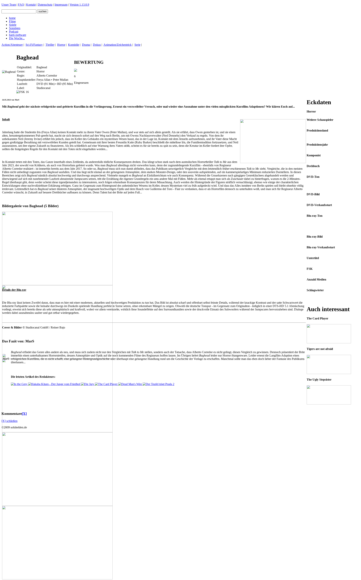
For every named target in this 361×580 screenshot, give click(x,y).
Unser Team (9, 4)
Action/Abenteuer (12, 44)
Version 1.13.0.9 (79, 4)
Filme (12, 21)
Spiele (12, 24)
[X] (24, 414)
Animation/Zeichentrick (117, 44)
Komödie (73, 44)
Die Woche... (17, 38)
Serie (137, 44)
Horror (61, 44)
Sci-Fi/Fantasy (34, 44)
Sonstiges (14, 28)
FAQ (21, 4)
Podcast (13, 31)
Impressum (61, 4)
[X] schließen (9, 421)
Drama (86, 44)
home (12, 18)
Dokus (97, 44)
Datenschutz (45, 4)
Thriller (50, 44)
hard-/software (17, 34)
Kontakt (31, 4)
